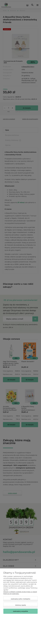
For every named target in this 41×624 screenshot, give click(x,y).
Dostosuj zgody (20, 605)
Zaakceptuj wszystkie (20, 611)
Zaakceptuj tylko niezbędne (20, 599)
